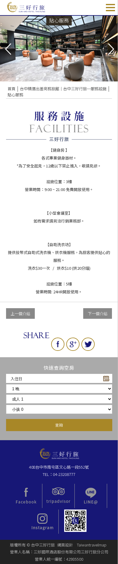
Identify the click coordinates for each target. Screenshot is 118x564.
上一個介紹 (20, 313)
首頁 (11, 88)
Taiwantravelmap (92, 545)
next (110, 48)
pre (7, 48)
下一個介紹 (97, 313)
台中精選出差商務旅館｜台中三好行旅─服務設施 (63, 88)
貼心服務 (15, 94)
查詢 (59, 425)
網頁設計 (65, 545)
